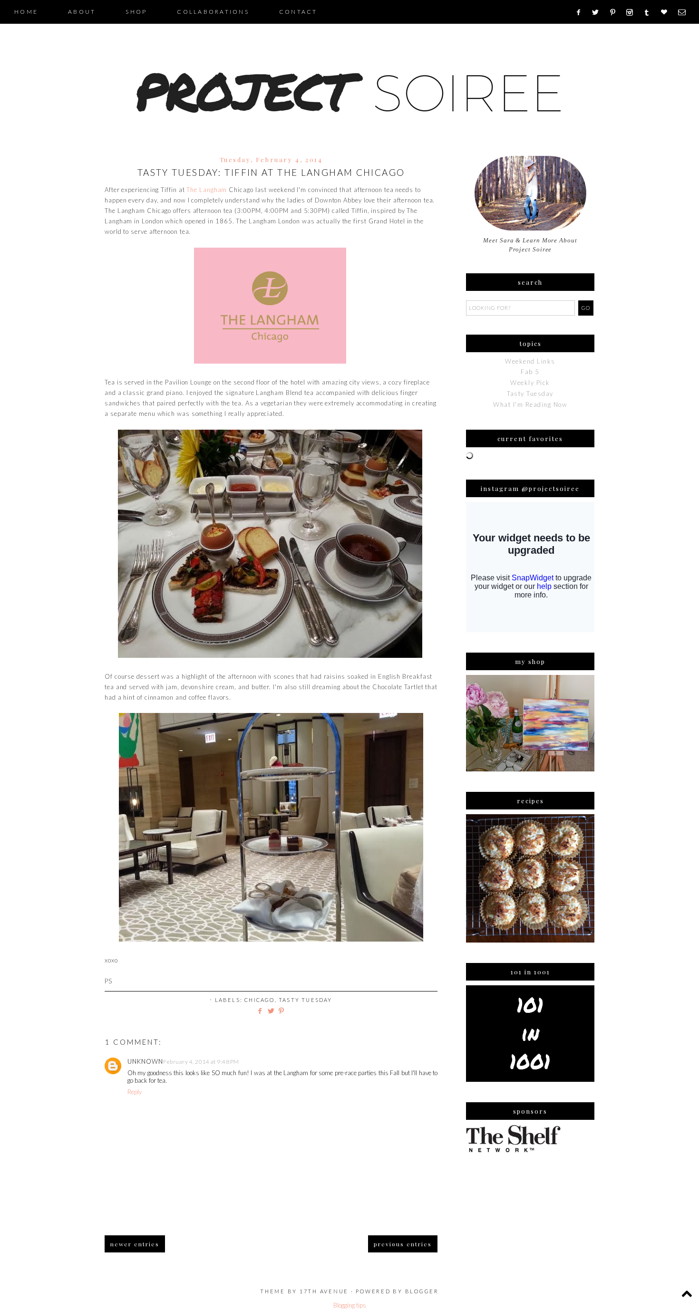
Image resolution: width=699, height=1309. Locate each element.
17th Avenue (324, 1291)
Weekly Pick (530, 382)
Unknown (145, 1061)
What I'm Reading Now (530, 404)
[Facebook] (581, 12)
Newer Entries (134, 1244)
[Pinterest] (616, 12)
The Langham (206, 189)
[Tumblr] (650, 12)
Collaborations (213, 11)
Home (26, 11)
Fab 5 (530, 371)
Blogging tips (349, 1305)
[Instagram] (633, 12)
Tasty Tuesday (305, 1000)
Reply (134, 1092)
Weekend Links (530, 361)
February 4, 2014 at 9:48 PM (201, 1061)
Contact (298, 11)
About (82, 11)
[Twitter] (599, 12)
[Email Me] (685, 12)
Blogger (422, 1291)
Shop (136, 11)
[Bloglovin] (667, 12)
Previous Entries (403, 1244)
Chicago (259, 1000)
